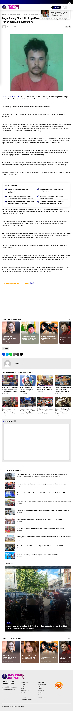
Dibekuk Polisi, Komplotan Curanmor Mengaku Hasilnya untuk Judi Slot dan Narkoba (19, 191)
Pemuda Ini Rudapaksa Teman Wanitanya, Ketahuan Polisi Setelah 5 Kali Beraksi (52, 202)
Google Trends (42, 684)
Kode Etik (23, 692)
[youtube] (16, 2)
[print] (14, 354)
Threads (40, 688)
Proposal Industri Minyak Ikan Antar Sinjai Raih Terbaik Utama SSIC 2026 (37, 554)
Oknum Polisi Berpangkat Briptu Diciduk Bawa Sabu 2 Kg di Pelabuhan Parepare (21, 202)
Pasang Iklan (41, 682)
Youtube (40, 692)
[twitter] (5, 2)
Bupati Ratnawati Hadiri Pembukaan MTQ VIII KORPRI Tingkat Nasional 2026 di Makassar (42, 546)
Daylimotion (41, 695)
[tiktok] (13, 2)
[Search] (70, 2)
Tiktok (39, 686)
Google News (41, 697)
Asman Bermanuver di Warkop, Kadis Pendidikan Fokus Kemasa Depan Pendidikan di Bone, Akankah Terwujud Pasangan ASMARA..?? (37, 627)
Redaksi (23, 684)
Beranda (4, 14)
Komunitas (41, 690)
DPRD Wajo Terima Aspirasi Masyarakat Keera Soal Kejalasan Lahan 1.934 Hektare (40, 528)
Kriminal (10, 14)
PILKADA (9, 622)
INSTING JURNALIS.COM (18, 706)
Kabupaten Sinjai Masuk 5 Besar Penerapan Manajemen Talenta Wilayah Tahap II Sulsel (42, 484)
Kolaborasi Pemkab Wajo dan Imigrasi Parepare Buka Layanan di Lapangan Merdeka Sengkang (44, 501)
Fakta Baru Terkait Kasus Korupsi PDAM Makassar (44, 389)
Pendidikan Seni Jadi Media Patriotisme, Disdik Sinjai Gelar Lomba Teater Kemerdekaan (42, 493)
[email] (17, 354)
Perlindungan (24, 695)
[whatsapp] (10, 354)
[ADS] (32, 283)
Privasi (22, 688)
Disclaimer (23, 697)
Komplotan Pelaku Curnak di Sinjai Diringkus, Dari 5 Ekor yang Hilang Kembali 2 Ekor (10, 390)
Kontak (22, 686)
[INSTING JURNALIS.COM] (10, 9)
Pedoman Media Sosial (26, 699)
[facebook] (2, 2)
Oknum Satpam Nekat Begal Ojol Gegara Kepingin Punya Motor (51, 190)
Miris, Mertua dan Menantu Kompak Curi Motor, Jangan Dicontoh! (51, 197)
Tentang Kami (24, 682)
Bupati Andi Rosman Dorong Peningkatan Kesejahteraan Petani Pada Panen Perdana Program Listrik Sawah (44, 537)
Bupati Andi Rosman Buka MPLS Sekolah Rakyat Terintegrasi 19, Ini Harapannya (39, 519)
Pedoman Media (25, 690)
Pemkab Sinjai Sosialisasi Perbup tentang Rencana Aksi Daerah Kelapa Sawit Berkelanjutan (43, 510)
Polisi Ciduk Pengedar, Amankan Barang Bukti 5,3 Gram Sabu (28, 390)
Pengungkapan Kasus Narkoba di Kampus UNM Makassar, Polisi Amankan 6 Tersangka (20, 197)
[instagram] (8, 2)
